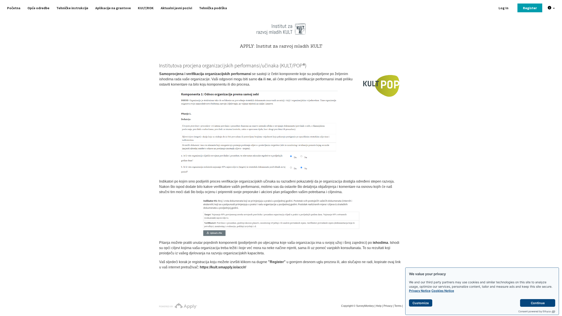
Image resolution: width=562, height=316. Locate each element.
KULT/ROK (146, 8)
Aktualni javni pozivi (176, 8)
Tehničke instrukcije (72, 8)
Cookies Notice (442, 291)
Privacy (388, 305)
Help (379, 305)
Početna (13, 8)
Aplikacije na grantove (113, 8)
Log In (503, 8)
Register (530, 8)
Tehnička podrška (213, 8)
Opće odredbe (38, 8)
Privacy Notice (420, 291)
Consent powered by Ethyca (534, 311)
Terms (398, 305)
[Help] (551, 8)
